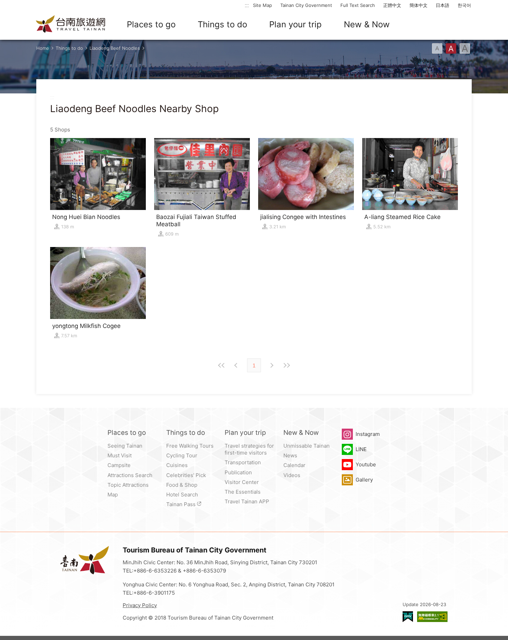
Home (42, 48)
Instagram (368, 434)
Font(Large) (465, 48)
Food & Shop (181, 485)
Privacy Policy (140, 605)
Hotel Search (182, 494)
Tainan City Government (306, 5)
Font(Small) (437, 48)
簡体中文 (418, 5)
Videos (291, 475)
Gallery (364, 479)
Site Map (262, 5)
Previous (271, 365)
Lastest (286, 365)
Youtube (366, 464)
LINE (361, 449)
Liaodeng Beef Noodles (115, 48)
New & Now (367, 24)
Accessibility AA (432, 616)
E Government (408, 616)
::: (247, 5)
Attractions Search (129, 475)
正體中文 (392, 5)
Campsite (119, 465)
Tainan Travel (71, 24)
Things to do (222, 24)
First (221, 365)
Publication (238, 472)
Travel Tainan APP (247, 501)
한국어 (464, 5)
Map (112, 494)
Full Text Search (357, 5)
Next (237, 365)
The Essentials (243, 491)
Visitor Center (242, 482)
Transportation (243, 462)
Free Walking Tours (190, 445)
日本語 (442, 5)
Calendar (294, 465)
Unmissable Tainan (306, 445)
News (290, 455)
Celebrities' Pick (186, 475)
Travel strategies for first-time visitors (249, 449)
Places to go (151, 24)
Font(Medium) (451, 48)
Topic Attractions (128, 485)
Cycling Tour (181, 455)
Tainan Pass (181, 504)
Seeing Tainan (124, 445)
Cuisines (177, 465)
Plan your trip (295, 24)
